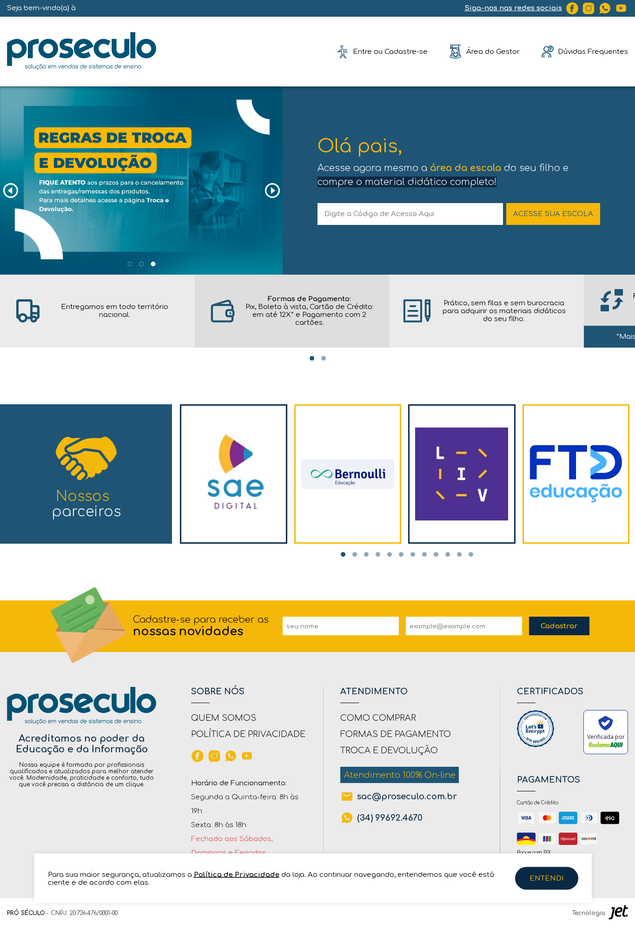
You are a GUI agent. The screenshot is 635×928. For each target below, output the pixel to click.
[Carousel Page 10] (447, 554)
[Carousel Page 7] (412, 554)
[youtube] (621, 8)
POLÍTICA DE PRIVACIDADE (248, 734)
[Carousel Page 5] (389, 554)
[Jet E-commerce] (618, 913)
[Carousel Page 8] (424, 554)
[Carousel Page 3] (153, 264)
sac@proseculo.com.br (407, 796)
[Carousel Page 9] (436, 554)
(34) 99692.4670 (390, 818)
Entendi (546, 878)
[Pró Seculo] (81, 51)
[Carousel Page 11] (459, 554)
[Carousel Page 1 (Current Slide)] (129, 264)
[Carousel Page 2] (141, 264)
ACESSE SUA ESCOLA (553, 214)
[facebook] (572, 8)
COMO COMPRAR (378, 718)
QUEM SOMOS (223, 718)
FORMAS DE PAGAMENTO (395, 734)
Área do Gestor (493, 51)
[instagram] (588, 8)
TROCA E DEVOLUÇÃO (389, 750)
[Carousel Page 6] (401, 554)
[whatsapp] (605, 8)
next (272, 190)
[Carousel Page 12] (471, 554)
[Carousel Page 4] (378, 554)
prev (10, 190)
